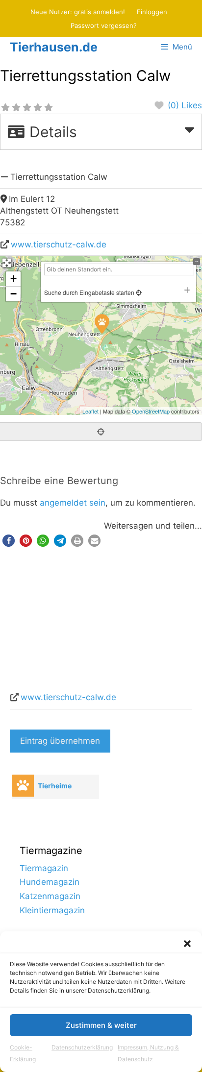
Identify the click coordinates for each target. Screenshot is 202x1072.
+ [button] (13, 278)
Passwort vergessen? (104, 25)
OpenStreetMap (151, 411)
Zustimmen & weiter (101, 1025)
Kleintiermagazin (52, 910)
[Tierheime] (22, 786)
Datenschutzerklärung (82, 1047)
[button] (187, 944)
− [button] (13, 294)
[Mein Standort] (138, 292)
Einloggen (152, 12)
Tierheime (55, 785)
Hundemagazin (49, 882)
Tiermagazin (44, 868)
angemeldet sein (72, 503)
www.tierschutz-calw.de (58, 244)
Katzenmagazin (50, 896)
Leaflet (90, 411)
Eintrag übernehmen (60, 741)
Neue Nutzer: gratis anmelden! (77, 12)
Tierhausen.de (54, 47)
